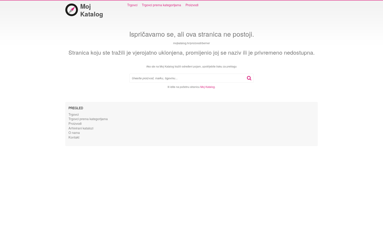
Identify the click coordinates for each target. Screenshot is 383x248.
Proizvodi (192, 5)
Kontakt (73, 137)
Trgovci (132, 5)
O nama (74, 132)
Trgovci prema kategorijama (161, 5)
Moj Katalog (91, 10)
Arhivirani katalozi (80, 128)
